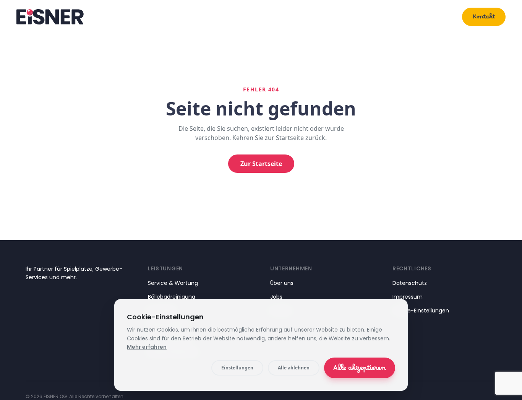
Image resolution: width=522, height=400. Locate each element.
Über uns (436, 16)
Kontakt (484, 18)
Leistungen (386, 16)
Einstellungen (237, 367)
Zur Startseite (261, 163)
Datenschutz (409, 283)
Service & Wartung (173, 283)
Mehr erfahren (147, 347)
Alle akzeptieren (359, 370)
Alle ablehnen (294, 367)
